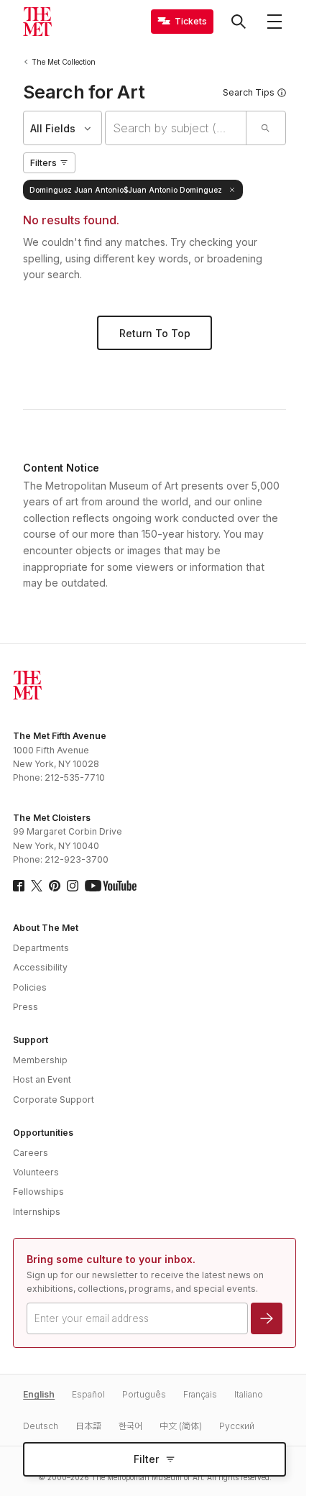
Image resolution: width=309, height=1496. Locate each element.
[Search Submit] (265, 127)
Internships (36, 1211)
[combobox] (175, 127)
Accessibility (40, 967)
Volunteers (36, 1172)
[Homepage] (37, 21)
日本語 (88, 1426)
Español (88, 1394)
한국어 (130, 1426)
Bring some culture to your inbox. (111, 1259)
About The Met (45, 927)
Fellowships (38, 1191)
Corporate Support (53, 1099)
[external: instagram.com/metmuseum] (72, 885)
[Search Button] (238, 21)
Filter (146, 1459)
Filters (43, 162)
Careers (30, 1152)
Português (144, 1394)
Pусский (236, 1426)
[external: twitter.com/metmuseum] (36, 885)
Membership (40, 1060)
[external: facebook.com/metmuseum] (18, 885)
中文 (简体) (181, 1426)
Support (30, 1039)
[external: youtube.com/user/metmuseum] (111, 885)
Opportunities (43, 1132)
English (39, 1394)
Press (25, 1006)
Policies (30, 987)
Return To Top (154, 333)
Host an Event (42, 1079)
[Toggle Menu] (274, 21)
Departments (41, 947)
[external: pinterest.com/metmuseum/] (54, 885)
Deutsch (40, 1426)
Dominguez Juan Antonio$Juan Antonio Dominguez (125, 189)
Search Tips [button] (249, 92)
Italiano (248, 1394)
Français (200, 1394)
